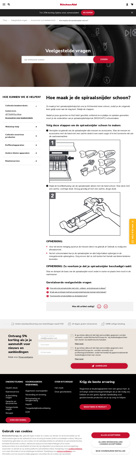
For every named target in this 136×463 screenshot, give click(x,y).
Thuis (5, 20)
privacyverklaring (64, 451)
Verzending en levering (35, 394)
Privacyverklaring (26, 357)
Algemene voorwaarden (36, 390)
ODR (27, 412)
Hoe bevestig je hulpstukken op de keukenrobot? (68, 296)
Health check (12, 388)
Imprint (28, 404)
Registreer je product (95, 407)
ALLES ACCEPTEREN (110, 435)
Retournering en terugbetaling (32, 399)
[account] (127, 4)
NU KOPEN (88, 13)
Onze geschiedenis (63, 391)
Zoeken (104, 59)
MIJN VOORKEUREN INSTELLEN (110, 451)
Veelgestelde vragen (19, 20)
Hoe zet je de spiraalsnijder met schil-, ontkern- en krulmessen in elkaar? (78, 288)
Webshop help (12, 126)
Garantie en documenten (11, 402)
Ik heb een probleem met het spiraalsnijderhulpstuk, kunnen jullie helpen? (78, 292)
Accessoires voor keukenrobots (43, 20)
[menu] (4, 4)
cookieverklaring (75, 449)
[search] (9, 4)
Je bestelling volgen (11, 396)
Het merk (59, 388)
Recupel (9, 413)
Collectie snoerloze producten (14, 135)
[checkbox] (72, 336)
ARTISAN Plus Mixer (13, 114)
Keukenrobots (10, 111)
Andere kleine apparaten (17, 153)
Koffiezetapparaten (14, 145)
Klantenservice (12, 161)
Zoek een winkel (18, 420)
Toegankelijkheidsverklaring (37, 408)
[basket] (132, 4)
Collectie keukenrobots (16, 105)
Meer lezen (79, 344)
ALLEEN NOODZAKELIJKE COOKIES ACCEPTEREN (110, 443)
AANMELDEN (101, 366)
